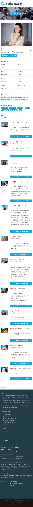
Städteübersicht (8, 416)
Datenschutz (21, 505)
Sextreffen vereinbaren (8, 56)
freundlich (5, 108)
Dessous (14, 97)
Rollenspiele (23, 99)
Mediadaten (9, 505)
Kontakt (15, 505)
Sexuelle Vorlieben (9, 420)
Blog (4, 505)
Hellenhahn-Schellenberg (16, 348)
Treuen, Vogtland (15, 163)
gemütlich (13, 108)
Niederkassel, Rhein (15, 144)
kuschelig (20, 108)
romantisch (5, 110)
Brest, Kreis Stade (15, 239)
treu (20, 110)
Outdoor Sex (5, 99)
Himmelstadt (27, 368)
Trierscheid (24, 182)
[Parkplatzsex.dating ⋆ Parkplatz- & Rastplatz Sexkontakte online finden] (12, 4)
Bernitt (23, 289)
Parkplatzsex (6, 387)
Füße (19, 97)
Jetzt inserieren (8, 425)
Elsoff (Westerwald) (15, 261)
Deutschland (8, 431)
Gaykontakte (8, 443)
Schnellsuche (8, 414)
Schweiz (7, 436)
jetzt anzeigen (21, 85)
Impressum (27, 505)
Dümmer (27, 206)
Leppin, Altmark (14, 313)
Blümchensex (6, 97)
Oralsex (25, 97)
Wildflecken (27, 123)
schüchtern (13, 110)
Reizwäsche (14, 99)
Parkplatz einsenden (10, 422)
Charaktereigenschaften (10, 418)
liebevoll (27, 108)
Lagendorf (27, 329)
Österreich (7, 434)
